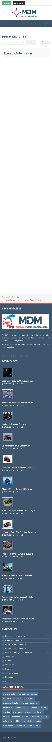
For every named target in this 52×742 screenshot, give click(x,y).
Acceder (7, 3)
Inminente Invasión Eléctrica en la (16, 424)
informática (8, 699)
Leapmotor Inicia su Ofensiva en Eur (17, 381)
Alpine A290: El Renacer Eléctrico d (17, 489)
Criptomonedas (11, 673)
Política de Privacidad (9, 738)
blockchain (38, 712)
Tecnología (9, 657)
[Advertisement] (26, 177)
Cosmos (8, 661)
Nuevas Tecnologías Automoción (18, 653)
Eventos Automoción (18, 54)
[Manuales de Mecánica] (26, 12)
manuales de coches (20, 716)
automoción (8, 721)
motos (38, 721)
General (8, 681)
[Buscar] (28, 42)
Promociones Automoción (15, 648)
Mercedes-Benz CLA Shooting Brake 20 (19, 532)
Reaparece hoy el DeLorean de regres (18, 619)
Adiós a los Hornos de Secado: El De (17, 403)
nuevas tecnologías (25, 725)
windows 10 (8, 707)
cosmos (19, 699)
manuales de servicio (30, 703)
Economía (9, 669)
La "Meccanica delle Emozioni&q (16, 446)
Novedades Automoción (15, 636)
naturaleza (29, 699)
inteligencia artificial (37, 707)
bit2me (28, 712)
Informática (10, 665)
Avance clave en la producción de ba (17, 597)
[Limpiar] (33, 42)
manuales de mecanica (28, 694)
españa (6, 716)
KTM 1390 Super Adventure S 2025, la (18, 511)
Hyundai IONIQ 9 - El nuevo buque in (17, 554)
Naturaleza (9, 677)
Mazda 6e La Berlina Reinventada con (18, 467)
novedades (28, 721)
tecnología (17, 712)
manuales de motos (40, 716)
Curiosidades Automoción (15, 644)
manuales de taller (10, 703)
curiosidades (8, 725)
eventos (6, 712)
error (38, 725)
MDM (18, 721)
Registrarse (18, 3)
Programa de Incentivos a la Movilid (17, 575)
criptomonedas (9, 694)
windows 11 (21, 707)
